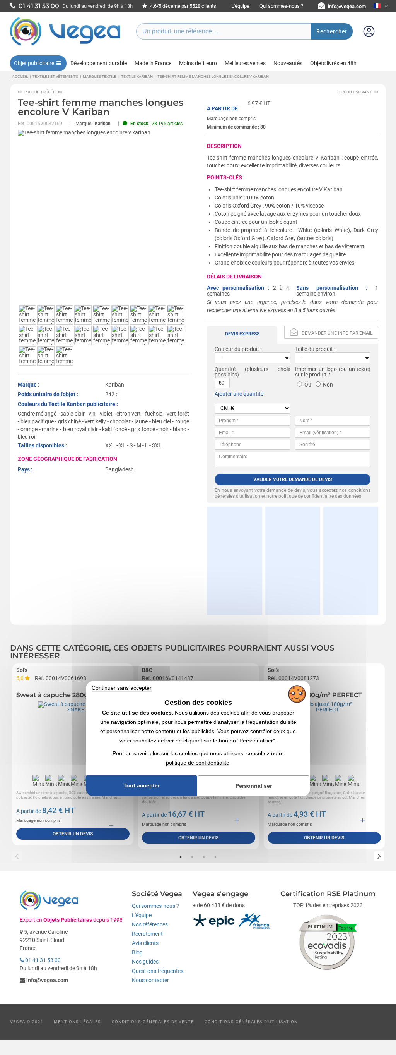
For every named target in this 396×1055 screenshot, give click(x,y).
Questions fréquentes (157, 971)
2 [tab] (192, 857)
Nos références (150, 924)
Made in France (153, 63)
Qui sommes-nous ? (281, 6)
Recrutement (147, 934)
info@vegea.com (347, 6)
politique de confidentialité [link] (197, 762)
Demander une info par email (337, 333)
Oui (308, 384)
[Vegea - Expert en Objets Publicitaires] (65, 45)
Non (328, 384)
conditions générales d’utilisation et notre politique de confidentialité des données (292, 493)
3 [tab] (204, 857)
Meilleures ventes (245, 63)
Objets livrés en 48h (333, 63)
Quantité (225, 369)
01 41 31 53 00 (42, 960)
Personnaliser (254, 786)
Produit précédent (43, 92)
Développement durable (98, 63)
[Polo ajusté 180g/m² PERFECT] (324, 736)
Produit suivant (355, 92)
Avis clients (145, 943)
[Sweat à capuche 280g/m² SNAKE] (73, 736)
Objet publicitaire (34, 63)
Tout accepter (141, 785)
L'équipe (240, 6)
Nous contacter (150, 980)
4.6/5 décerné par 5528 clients (182, 6)
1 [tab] (180, 857)
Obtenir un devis (73, 834)
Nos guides (145, 962)
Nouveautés (287, 63)
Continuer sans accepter (122, 688)
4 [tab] (215, 857)
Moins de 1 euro (198, 63)
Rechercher (331, 31)
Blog (137, 952)
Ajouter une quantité (239, 394)
